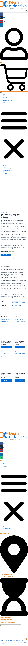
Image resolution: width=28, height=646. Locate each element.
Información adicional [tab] (6, 266)
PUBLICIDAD (4, 212)
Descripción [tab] (4, 264)
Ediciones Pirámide (16, 305)
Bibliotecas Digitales (7, 99)
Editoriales (5, 97)
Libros (4, 96)
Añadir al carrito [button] (6, 347)
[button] (14, 134)
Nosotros (5, 94)
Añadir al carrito (6, 254)
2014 (13, 308)
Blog (4, 102)
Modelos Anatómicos (7, 100)
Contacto (5, 103)
